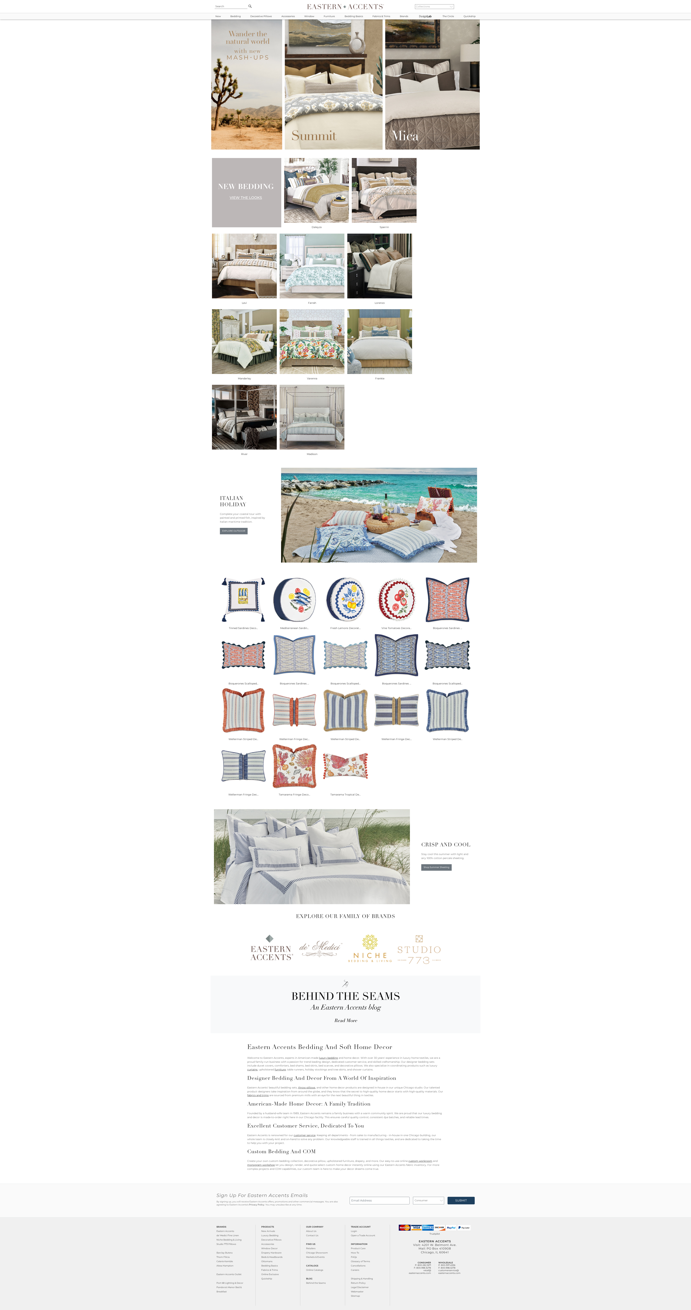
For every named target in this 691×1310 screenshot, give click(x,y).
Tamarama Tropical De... (345, 794)
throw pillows (306, 1087)
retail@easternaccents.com (420, 1271)
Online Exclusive (270, 1274)
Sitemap (355, 1296)
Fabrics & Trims (381, 16)
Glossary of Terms (360, 1261)
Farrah (312, 303)
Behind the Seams (316, 1283)
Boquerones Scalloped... (243, 683)
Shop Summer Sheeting (436, 867)
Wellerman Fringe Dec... (294, 739)
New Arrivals (268, 1231)
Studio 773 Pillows (226, 1244)
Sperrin (384, 227)
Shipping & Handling (362, 1278)
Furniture (329, 16)
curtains (252, 1069)
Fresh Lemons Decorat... (345, 628)
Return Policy (358, 1283)
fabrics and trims (258, 1095)
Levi (244, 303)
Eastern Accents (225, 1231)
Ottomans (266, 1261)
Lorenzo (380, 303)
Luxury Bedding (269, 1235)
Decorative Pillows (261, 16)
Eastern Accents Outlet (228, 1274)
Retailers (310, 1248)
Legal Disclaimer (360, 1287)
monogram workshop (261, 1165)
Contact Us (312, 1235)
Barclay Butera (224, 1252)
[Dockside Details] (379, 561)
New (218, 16)
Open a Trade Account (363, 1235)
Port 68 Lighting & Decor (229, 1283)
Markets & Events (315, 1257)
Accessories (288, 16)
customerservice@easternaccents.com (449, 1271)
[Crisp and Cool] (312, 903)
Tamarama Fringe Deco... (294, 794)
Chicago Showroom (317, 1252)
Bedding (235, 16)
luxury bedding (328, 1057)
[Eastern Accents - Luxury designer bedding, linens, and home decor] (345, 6)
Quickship (470, 16)
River (244, 454)
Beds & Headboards (272, 1257)
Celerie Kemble (224, 1261)
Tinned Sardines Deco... (243, 628)
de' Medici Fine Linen (227, 1235)
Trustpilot (435, 1233)
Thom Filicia (223, 1257)
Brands (404, 16)
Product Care (358, 1248)
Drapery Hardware (271, 1252)
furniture (280, 1069)
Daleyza (317, 227)
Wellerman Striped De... (243, 739)
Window (309, 16)
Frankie (379, 378)
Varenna (312, 378)
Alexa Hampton (224, 1265)
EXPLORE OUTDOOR (233, 531)
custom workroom (420, 1161)
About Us (311, 1231)
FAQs (354, 1257)
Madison (312, 454)
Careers (355, 1270)
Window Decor (269, 1248)
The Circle (448, 16)
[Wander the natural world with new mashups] (345, 148)
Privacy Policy (256, 1204)
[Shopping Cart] (475, 6)
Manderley (244, 378)
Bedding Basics (354, 16)
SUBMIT (461, 1200)
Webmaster (357, 1291)
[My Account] (472, 6)
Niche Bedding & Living (228, 1239)
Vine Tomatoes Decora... (396, 628)
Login (354, 1231)
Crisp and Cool (446, 845)
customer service (304, 1135)
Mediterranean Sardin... (294, 628)
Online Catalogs (314, 1270)
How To (355, 1252)
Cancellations (358, 1265)
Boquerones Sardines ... (447, 628)
